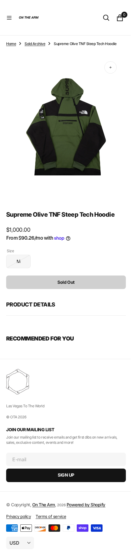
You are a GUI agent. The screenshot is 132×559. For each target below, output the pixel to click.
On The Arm (43, 504)
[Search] (101, 18)
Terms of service (51, 516)
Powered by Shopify (86, 504)
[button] (9, 18)
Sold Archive (35, 43)
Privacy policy (18, 516)
